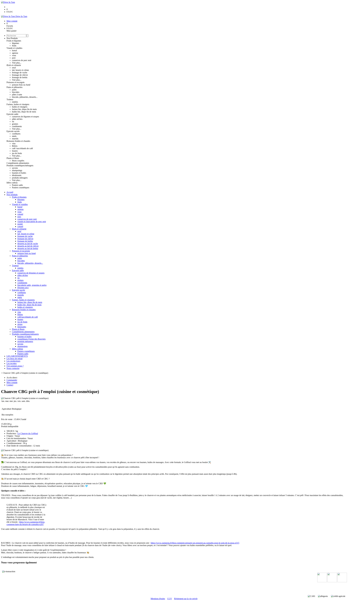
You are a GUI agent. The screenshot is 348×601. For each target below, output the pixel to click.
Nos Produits (12, 38)
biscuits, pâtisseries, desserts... (25, 97)
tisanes (15, 151)
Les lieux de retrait (14, 358)
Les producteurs (13, 361)
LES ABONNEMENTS (17, 356)
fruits (14, 45)
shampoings (17, 170)
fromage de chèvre (20, 75)
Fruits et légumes (14, 41)
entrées (15, 102)
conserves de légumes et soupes (25, 116)
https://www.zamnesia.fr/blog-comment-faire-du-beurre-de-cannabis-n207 (26, 523)
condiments (17, 126)
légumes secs (23, 287)
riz (13, 121)
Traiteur (10, 99)
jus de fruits (17, 153)
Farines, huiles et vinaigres (18, 104)
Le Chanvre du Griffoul (28, 433)
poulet (20, 224)
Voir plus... (16, 63)
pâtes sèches (17, 119)
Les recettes (12, 363)
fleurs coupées (18, 160)
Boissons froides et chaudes (18, 141)
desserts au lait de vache (27, 243)
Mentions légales (158, 598)
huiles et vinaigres (19, 107)
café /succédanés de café (22, 148)
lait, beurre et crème (20, 70)
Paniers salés (17, 185)
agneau (15, 53)
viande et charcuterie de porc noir (31, 221)
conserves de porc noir (21, 60)
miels (14, 136)
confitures (16, 134)
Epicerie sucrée (13, 131)
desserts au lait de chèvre (28, 246)
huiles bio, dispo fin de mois (24, 112)
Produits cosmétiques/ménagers (20, 165)
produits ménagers (20, 178)
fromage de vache (19, 72)
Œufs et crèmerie (14, 65)
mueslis (15, 138)
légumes (15, 43)
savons (15, 168)
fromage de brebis (19, 77)
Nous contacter (13, 368)
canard (20, 214)
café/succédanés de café (27, 317)
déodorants (16, 175)
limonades (21, 327)
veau (14, 55)
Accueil (10, 192)
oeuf (14, 67)
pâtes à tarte (17, 94)
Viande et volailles (14, 48)
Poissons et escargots (15, 82)
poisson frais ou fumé (21, 85)
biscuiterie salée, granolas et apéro (31, 285)
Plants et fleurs (13, 158)
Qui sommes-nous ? (15, 366)
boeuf (14, 50)
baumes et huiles (19, 173)
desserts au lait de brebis (27, 248)
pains (14, 89)
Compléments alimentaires (18, 163)
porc (14, 58)
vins (13, 143)
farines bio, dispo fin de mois (24, 109)
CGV (169, 598)
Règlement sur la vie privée (186, 598)
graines (15, 124)
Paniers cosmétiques (20, 187)
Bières (14, 146)
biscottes (15, 92)
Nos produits (12, 194)
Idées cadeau (12, 182)
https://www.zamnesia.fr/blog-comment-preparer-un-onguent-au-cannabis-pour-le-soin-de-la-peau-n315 (195, 543)
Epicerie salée (12, 114)
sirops (19, 324)
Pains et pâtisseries (14, 87)
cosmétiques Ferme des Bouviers (31, 339)
